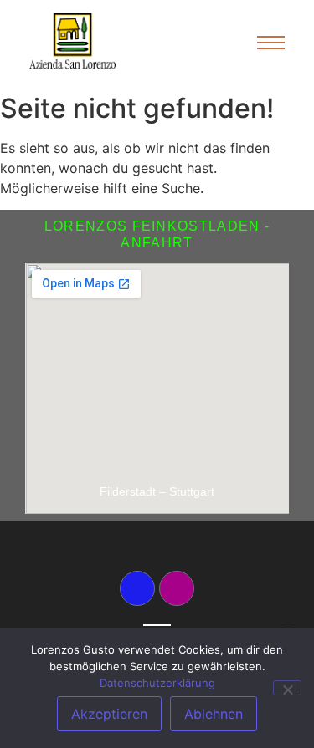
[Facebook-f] (137, 588)
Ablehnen (213, 713)
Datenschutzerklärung (157, 682)
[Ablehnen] (287, 687)
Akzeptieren (109, 713)
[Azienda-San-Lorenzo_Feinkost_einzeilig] (72, 41)
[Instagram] (176, 588)
